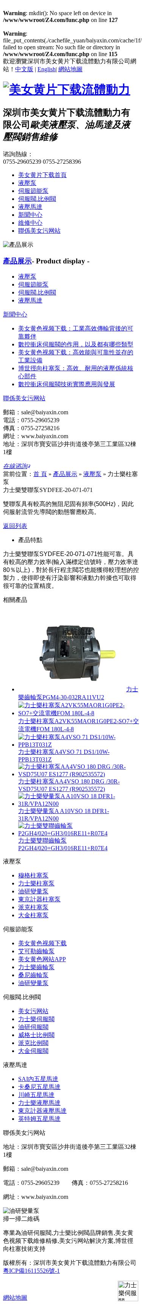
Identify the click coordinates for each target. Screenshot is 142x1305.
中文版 (24, 69)
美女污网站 (33, 1011)
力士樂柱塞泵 (36, 883)
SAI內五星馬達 (38, 1079)
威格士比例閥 (36, 1035)
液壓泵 (27, 183)
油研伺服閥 (33, 1027)
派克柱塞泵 (33, 907)
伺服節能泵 (33, 191)
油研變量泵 (33, 891)
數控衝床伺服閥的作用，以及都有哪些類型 (75, 344)
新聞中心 (30, 214)
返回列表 (15, 526)
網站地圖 (70, 69)
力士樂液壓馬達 (39, 1103)
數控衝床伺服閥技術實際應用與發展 (66, 384)
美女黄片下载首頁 (42, 175)
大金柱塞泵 (33, 915)
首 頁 (40, 474)
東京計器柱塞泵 (39, 899)
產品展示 (17, 261)
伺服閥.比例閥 (37, 199)
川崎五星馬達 (36, 1095)
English (46, 69)
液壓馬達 (30, 207)
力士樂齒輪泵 (36, 967)
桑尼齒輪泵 (33, 975)
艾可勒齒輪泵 (36, 951)
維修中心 (30, 222)
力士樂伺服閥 (36, 1019)
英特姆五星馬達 (39, 1118)
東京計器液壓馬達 (42, 1111)
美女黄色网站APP (42, 959)
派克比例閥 (33, 1043)
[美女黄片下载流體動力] (66, 89)
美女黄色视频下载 (42, 943)
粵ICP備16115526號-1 (31, 1270)
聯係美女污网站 (39, 230)
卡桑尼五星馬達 (39, 1087)
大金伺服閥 (33, 1051)
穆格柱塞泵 (33, 875)
